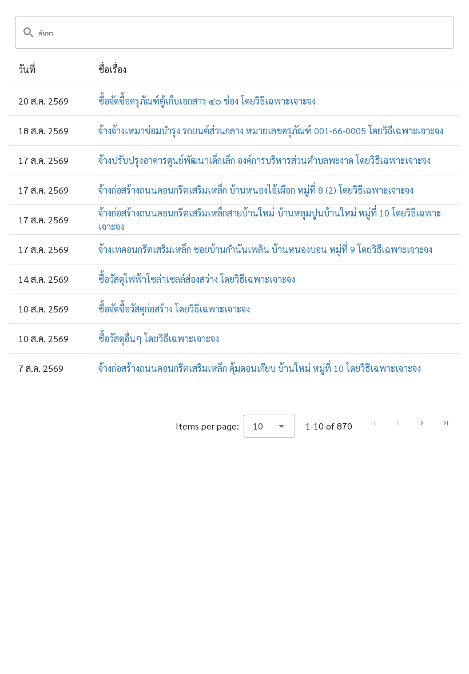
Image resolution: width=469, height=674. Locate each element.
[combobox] (269, 426)
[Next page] (421, 423)
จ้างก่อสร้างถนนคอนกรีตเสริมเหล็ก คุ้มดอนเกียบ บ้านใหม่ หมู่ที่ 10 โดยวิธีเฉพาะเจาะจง (259, 368)
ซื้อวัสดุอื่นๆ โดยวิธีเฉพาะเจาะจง (158, 338)
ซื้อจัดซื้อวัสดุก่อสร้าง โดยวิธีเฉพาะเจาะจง (174, 309)
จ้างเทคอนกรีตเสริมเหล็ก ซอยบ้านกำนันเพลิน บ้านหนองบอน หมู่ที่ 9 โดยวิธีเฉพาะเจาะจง (265, 249)
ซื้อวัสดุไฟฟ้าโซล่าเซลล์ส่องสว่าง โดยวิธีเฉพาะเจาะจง (196, 279)
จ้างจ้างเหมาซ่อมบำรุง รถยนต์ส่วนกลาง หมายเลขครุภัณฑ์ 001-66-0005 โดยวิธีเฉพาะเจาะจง (270, 131)
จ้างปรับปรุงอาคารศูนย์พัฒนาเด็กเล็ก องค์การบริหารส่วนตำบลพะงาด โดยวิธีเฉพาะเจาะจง (264, 160)
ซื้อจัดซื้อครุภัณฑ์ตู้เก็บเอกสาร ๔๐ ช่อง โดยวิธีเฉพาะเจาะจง (207, 101)
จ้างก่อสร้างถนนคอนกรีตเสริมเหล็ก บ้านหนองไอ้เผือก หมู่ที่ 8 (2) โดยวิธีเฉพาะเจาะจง (256, 190)
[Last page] (445, 423)
